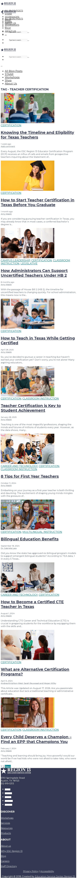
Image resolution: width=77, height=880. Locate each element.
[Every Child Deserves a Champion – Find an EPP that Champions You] (27, 726)
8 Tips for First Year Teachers (30, 476)
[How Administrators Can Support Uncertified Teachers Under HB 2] (27, 257)
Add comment (8, 146)
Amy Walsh (6, 214)
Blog (3, 856)
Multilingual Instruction (42, 531)
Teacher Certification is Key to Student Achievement (31, 408)
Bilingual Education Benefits (30, 539)
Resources (7, 828)
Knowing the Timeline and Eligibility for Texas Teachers (37, 135)
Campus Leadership (15, 260)
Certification (11, 125)
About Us (10, 31)
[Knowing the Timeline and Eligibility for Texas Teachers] (27, 122)
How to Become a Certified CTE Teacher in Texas (32, 604)
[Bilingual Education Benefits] (27, 528)
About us (6, 846)
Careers (5, 861)
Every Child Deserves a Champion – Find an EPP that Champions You (36, 739)
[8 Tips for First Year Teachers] (27, 462)
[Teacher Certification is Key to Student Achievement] (27, 395)
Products (6, 833)
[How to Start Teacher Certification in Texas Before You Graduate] (27, 189)
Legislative (29, 263)
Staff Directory (9, 866)
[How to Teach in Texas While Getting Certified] (27, 327)
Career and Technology (19, 466)
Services (5, 823)
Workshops (12, 25)
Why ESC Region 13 (11, 851)
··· (6, 34)
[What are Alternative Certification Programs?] (27, 659)
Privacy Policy (30, 871)
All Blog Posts (14, 18)
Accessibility (47, 871)
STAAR (8, 22)
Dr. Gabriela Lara (9, 548)
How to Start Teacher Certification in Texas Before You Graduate (37, 202)
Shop (8, 28)
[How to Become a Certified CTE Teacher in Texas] (27, 591)
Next (8, 766)
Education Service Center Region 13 (55, 876)
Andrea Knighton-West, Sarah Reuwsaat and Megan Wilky (28, 683)
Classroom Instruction (40, 398)
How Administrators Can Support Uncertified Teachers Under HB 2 (34, 273)
